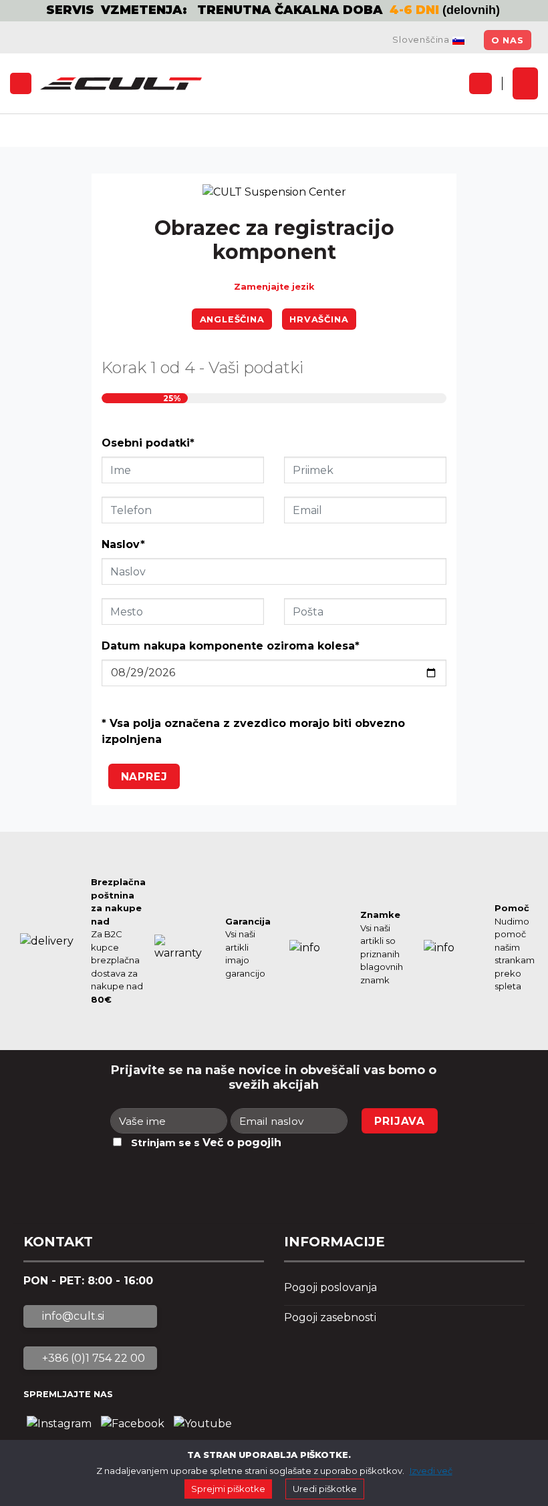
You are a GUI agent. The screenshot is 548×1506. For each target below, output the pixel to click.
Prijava (399, 1121)
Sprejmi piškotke (228, 1488)
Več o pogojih (241, 1142)
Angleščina (232, 319)
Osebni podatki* (148, 443)
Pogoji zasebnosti (330, 1317)
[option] (274, 10)
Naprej (144, 776)
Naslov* (123, 544)
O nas (507, 40)
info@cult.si (71, 1316)
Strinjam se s (206, 1142)
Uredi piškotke (325, 1488)
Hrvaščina (318, 319)
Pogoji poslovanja (330, 1287)
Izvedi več (431, 1470)
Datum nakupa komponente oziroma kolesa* (231, 646)
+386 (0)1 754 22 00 (92, 1358)
